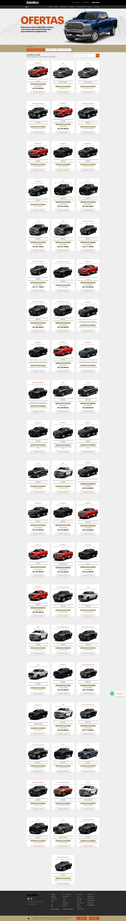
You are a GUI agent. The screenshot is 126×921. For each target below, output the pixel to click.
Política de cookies (90, 894)
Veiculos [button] (55, 6)
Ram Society (96, 6)
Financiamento (65, 904)
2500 (52, 904)
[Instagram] (27, 7)
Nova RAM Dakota (54, 898)
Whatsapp (86, 2)
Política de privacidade (80, 909)
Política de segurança (90, 898)
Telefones (76, 2)
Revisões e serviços (80, 894)
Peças (78, 896)
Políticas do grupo (90, 902)
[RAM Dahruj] (33, 2)
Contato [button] (90, 6)
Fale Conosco (79, 900)
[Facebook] (26, 7)
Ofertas (50, 6)
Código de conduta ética (91, 900)
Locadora (64, 900)
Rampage (52, 900)
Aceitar (82, 918)
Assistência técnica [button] (80, 6)
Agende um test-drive (80, 902)
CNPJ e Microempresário (67, 894)
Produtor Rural (65, 896)
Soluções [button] (72, 6)
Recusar (94, 918)
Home (28, 46)
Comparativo (90, 905)
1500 (52, 902)
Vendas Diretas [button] (63, 6)
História (78, 904)
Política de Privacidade (42, 918)
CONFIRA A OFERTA (38, 92)
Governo (64, 898)
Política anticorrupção (90, 896)
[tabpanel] (36, 50)
